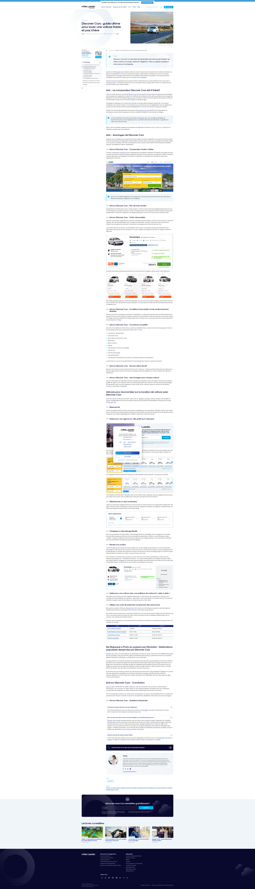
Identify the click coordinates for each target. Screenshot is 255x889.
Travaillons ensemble (131, 865)
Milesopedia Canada (131, 869)
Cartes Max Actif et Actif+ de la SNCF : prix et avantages (139, 839)
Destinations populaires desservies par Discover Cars (92, 82)
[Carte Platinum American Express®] (98, 53)
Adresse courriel (140, 435)
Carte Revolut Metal (113, 638)
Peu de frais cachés (87, 70)
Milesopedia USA (130, 871)
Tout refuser (127, 456)
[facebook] (123, 769)
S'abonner (169, 7)
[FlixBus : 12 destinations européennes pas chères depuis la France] (92, 832)
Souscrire (98, 57)
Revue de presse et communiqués (134, 863)
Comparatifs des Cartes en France (108, 861)
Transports (111, 50)
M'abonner (166, 437)
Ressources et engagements (108, 854)
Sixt (138, 77)
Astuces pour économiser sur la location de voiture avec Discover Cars (92, 80)
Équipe (127, 859)
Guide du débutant (105, 859)
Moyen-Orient (114, 790)
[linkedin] (127, 769)
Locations (110, 781)
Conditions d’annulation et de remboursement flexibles (92, 73)
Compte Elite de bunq (113, 635)
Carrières (128, 861)
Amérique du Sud (153, 788)
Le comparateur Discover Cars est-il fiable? (92, 65)
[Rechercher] (161, 7)
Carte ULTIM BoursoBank (114, 628)
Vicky (125, 756)
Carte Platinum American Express (116, 632)
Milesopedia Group (130, 867)
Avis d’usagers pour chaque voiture (90, 78)
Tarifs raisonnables (87, 71)
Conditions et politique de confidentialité (146, 443)
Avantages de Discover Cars (89, 67)
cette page (144, 710)
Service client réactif (87, 76)
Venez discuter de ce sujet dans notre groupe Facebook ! (128, 747)
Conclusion (85, 84)
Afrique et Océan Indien (113, 788)
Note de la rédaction (105, 856)
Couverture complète (87, 75)
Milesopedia (129, 854)
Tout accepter (127, 453)
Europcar (109, 739)
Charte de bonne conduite (106, 858)
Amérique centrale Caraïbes (128, 788)
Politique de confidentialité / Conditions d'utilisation (162, 885)
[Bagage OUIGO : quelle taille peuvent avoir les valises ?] (162, 832)
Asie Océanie (162, 788)
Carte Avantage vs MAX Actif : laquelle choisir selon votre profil (115, 839)
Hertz (134, 77)
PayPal (153, 720)
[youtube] (130, 769)
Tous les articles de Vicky (129, 771)
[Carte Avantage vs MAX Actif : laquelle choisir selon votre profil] (115, 832)
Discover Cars (119, 72)
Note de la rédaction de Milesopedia (166, 45)
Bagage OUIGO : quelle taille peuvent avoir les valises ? (162, 839)
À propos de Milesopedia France (133, 856)
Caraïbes (169, 788)
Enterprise (143, 77)
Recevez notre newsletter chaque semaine (110, 865)
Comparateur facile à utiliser (89, 68)
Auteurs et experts (130, 858)
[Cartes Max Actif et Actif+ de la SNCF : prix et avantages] (139, 832)
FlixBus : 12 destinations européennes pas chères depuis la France (92, 839)
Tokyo (151, 671)
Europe (108, 790)
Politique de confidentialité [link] (131, 459)
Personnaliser (121, 459)
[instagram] (125, 769)
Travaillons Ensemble (145, 885)
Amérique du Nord (142, 788)
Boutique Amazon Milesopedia (107, 863)
